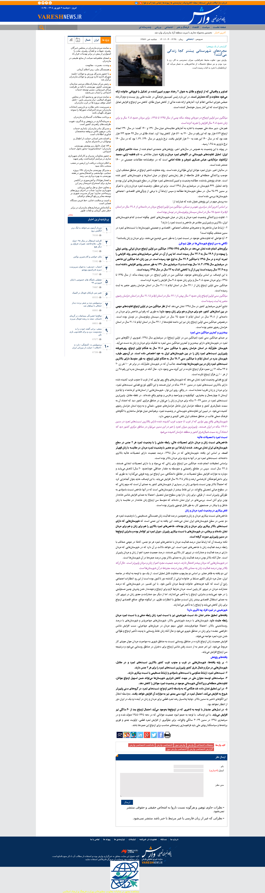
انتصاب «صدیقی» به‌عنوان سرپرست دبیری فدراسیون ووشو (85, 268)
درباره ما (223, 3)
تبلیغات (132, 839)
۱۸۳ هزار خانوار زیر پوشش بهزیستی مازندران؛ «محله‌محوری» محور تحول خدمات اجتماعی (90, 148)
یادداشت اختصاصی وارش (141, 745)
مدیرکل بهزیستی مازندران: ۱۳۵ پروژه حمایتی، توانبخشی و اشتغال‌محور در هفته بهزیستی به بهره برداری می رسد (91, 173)
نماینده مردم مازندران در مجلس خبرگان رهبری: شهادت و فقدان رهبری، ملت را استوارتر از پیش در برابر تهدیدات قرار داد (91, 51)
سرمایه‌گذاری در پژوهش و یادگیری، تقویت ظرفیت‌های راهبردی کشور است (90, 122)
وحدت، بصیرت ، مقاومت (97, 65)
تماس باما (156, 3)
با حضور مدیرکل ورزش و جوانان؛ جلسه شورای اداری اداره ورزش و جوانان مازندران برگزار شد (90, 76)
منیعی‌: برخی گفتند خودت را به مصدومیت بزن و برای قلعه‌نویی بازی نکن (85, 332)
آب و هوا (147, 3)
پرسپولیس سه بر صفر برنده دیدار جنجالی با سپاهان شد (87, 304)
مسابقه (202, 3)
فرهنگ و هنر (182, 27)
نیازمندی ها (176, 3)
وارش (191, 745)
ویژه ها (105, 40)
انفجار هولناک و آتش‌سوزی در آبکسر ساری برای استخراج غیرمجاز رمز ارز (92, 181)
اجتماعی (169, 27)
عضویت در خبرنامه (148, 839)
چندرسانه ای (145, 27)
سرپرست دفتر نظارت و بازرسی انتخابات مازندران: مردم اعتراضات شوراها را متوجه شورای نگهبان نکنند (90, 110)
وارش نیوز (180, 745)
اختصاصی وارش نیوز (177, 749)
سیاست (206, 27)
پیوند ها (106, 839)
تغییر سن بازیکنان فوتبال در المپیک (87, 293)
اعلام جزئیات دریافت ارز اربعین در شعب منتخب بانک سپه (90, 164)
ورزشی (158, 27)
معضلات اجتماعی (204, 745)
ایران (96, 40)
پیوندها (166, 3)
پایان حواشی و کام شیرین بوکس (87, 256)
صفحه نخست (219, 27)
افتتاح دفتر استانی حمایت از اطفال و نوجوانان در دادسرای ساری (92, 140)
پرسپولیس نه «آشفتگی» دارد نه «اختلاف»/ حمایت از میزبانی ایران (87, 346)
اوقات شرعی (212, 3)
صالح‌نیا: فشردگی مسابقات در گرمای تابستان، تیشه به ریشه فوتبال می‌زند (85, 317)
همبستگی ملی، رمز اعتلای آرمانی (93, 69)
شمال (87, 40)
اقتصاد (195, 27)
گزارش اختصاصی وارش (201, 749)
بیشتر (70, 214)
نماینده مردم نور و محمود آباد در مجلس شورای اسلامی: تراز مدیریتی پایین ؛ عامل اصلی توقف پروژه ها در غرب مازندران (91, 99)
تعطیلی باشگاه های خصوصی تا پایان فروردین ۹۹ (86, 281)
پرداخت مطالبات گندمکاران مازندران (91, 117)
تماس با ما (95, 839)
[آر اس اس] (71, 40)
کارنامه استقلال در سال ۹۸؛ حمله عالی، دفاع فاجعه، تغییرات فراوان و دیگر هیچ (86, 244)
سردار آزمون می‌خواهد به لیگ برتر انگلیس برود (86, 229)
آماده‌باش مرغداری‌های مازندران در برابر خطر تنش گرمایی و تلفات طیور (91, 209)
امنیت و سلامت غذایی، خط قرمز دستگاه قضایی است (90, 202)
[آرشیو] (77, 40)
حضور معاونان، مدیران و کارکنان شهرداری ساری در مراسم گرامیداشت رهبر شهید (89, 157)
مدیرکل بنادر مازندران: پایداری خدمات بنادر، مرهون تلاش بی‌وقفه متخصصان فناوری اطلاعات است (92, 131)
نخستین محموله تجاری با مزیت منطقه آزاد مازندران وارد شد (183, 32)
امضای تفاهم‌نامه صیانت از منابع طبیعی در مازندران (90, 59)
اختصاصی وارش (164, 745)
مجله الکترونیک (190, 3)
